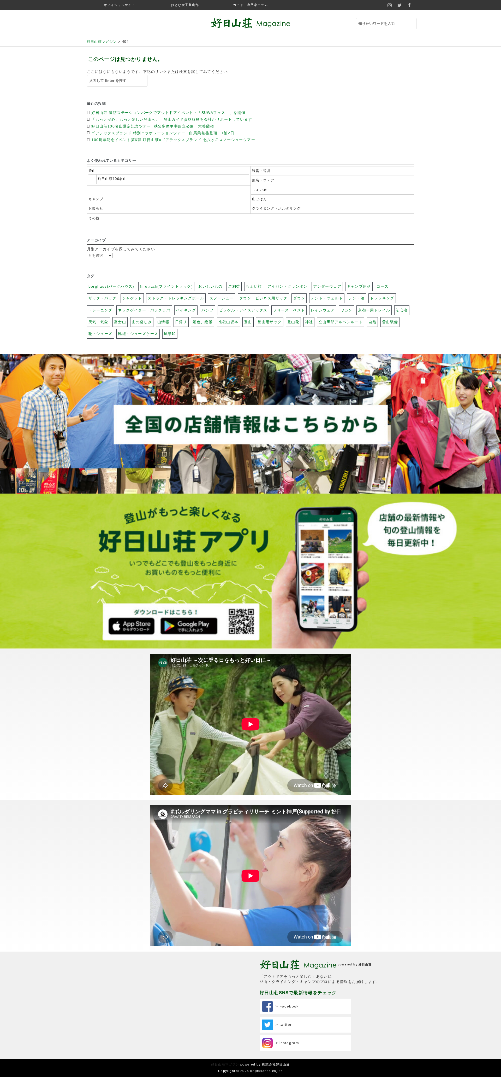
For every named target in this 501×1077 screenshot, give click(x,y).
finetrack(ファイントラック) (166, 286)
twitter (399, 5)
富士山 (120, 322)
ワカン (347, 310)
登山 (92, 171)
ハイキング (186, 310)
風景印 (170, 334)
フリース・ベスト (289, 310)
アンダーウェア (327, 286)
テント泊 (356, 298)
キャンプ (96, 199)
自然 (372, 322)
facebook (409, 5)
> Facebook (286, 1006)
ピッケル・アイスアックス (243, 310)
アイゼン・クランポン (287, 286)
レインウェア (323, 310)
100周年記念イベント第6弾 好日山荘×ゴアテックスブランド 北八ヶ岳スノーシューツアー (173, 140)
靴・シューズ (100, 334)
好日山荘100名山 (112, 179)
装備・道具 (261, 171)
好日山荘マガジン (225, 1064)
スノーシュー (222, 298)
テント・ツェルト (327, 298)
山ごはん (259, 199)
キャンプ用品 (359, 286)
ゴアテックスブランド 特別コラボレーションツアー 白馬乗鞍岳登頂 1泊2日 (162, 133)
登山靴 (293, 322)
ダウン (299, 298)
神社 (309, 322)
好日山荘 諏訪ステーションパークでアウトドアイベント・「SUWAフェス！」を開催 (168, 113)
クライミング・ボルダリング (276, 208)
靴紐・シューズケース (138, 334)
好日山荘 (365, 964)
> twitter (282, 1024)
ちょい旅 (259, 190)
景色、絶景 (203, 322)
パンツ (207, 310)
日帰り (181, 322)
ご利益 (234, 286)
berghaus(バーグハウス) (111, 286)
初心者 (402, 310)
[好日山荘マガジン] (250, 25)
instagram (390, 5)
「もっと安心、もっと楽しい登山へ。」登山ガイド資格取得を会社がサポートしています (171, 119)
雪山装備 (390, 322)
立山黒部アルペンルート (341, 322)
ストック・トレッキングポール (176, 298)
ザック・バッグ (102, 298)
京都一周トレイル (374, 310)
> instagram (286, 1043)
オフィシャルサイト (119, 5)
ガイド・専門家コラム (250, 5)
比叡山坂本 (228, 322)
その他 (94, 218)
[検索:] (384, 23)
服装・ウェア (263, 180)
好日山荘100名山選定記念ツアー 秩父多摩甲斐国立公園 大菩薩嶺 (153, 126)
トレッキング (382, 298)
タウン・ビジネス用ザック (263, 298)
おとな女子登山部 (185, 5)
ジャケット (132, 298)
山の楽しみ (142, 322)
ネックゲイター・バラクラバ (144, 310)
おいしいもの (210, 286)
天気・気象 (98, 322)
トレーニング (100, 310)
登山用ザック (270, 322)
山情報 (163, 322)
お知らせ (96, 208)
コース (383, 286)
